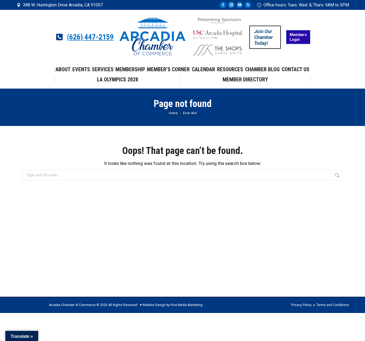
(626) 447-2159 (90, 37)
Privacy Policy (301, 305)
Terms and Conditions (332, 305)
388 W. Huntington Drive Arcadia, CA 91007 (63, 4)
